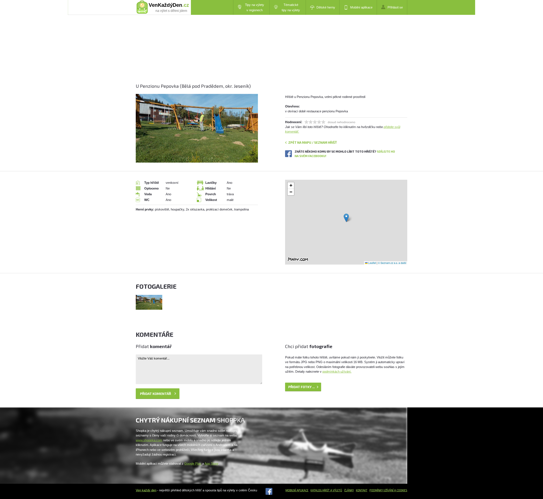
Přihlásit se (395, 7)
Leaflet (372, 263)
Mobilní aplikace (361, 7)
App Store (211, 463)
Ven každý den (146, 490)
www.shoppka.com (149, 440)
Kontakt (361, 490)
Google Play (192, 463)
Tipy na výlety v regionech (254, 7)
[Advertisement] (263, 53)
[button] (346, 217)
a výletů (336, 490)
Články (349, 490)
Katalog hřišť (320, 490)
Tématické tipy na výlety (291, 7)
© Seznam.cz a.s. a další (392, 263)
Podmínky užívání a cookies (388, 490)
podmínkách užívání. (336, 371)
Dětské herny (325, 7)
